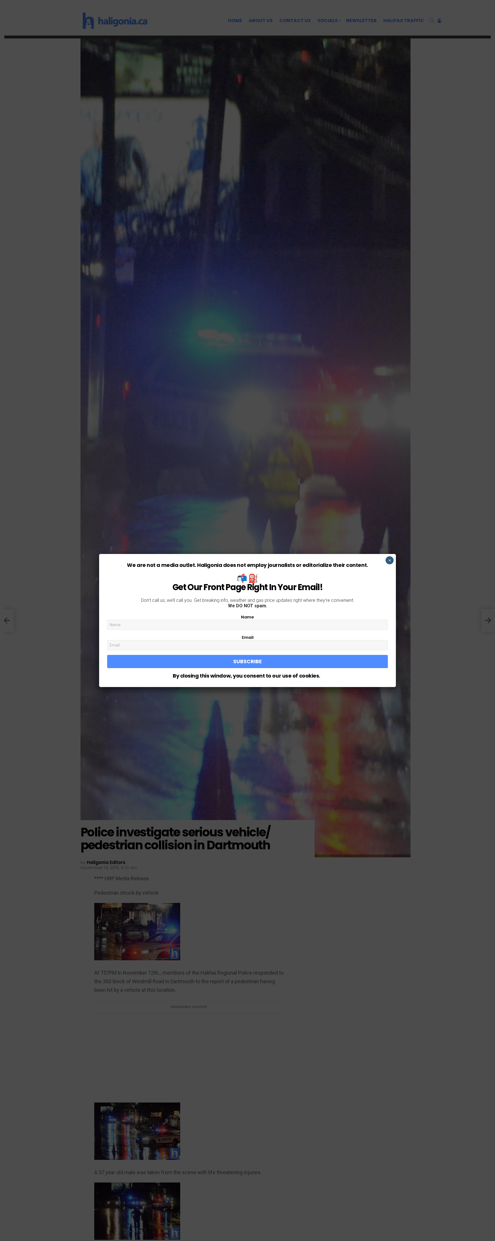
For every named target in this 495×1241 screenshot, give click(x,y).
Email (248, 637)
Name (247, 617)
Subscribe (247, 661)
